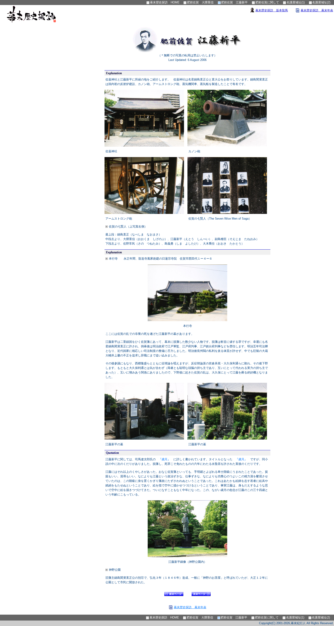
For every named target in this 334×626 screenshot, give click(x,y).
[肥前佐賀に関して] (201, 595)
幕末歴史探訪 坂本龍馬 (271, 10)
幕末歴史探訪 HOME (164, 2)
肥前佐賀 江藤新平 (234, 2)
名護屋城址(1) (296, 2)
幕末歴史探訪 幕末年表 (317, 10)
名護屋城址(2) (321, 2)
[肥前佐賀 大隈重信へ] (173, 595)
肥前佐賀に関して (267, 2)
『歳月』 (164, 459)
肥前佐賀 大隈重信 (200, 2)
